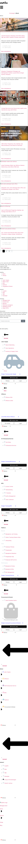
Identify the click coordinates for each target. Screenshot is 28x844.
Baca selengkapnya (6, 51)
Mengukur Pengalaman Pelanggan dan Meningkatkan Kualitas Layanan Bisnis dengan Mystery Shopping (12, 73)
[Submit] (23, 321)
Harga (1, 822)
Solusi (1, 808)
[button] (8, 384)
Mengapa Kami (3, 805)
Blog (1, 825)
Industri (2, 815)
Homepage (12, 13)
